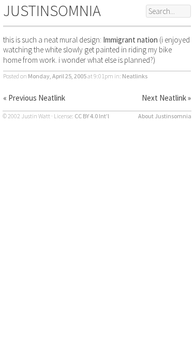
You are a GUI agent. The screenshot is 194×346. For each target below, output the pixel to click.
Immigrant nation (130, 40)
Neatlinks (134, 76)
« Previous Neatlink (34, 98)
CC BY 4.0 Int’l (91, 116)
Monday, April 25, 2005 (57, 76)
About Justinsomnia (164, 116)
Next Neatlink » (166, 98)
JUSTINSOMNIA (52, 10)
